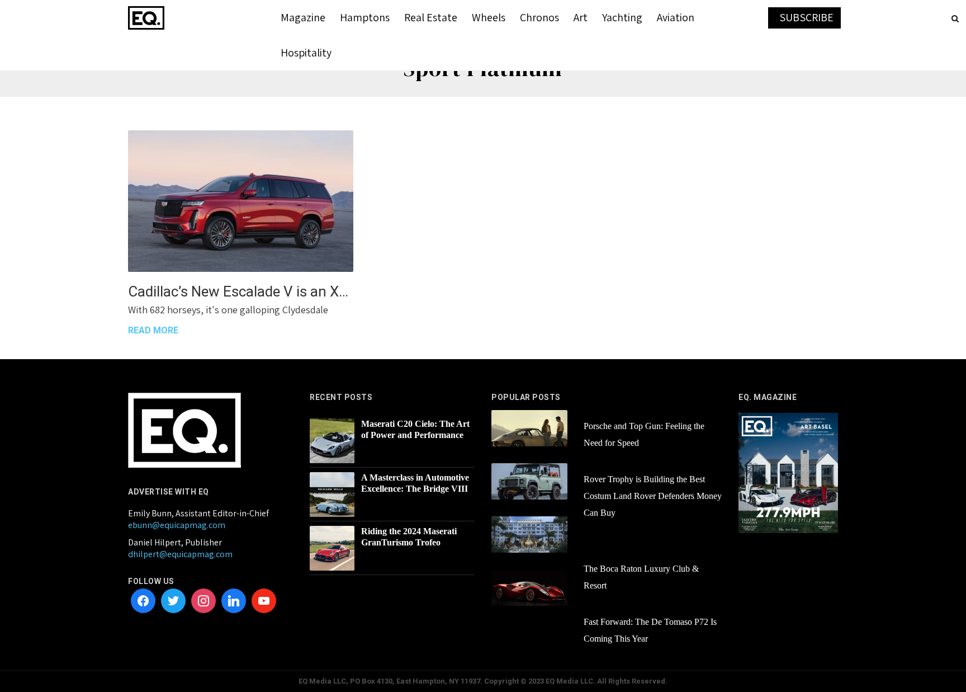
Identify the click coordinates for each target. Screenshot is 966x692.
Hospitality (306, 52)
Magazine (303, 17)
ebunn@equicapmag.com (176, 525)
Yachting (622, 17)
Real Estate (430, 17)
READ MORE (153, 330)
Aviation (675, 17)
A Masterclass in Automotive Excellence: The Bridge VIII (415, 483)
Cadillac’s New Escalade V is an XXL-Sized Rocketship (240, 291)
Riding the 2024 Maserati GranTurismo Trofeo (409, 536)
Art (581, 17)
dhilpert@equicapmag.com (180, 554)
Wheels (488, 17)
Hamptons (365, 17)
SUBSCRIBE (806, 17)
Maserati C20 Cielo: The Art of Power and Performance (415, 429)
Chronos (539, 17)
